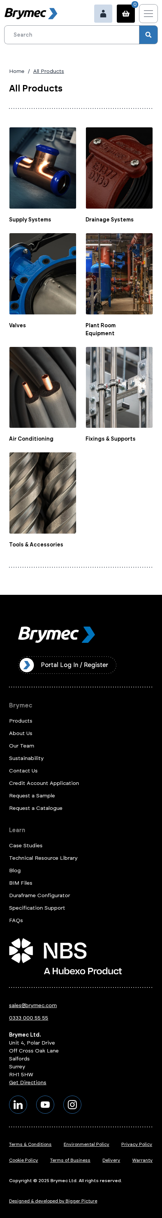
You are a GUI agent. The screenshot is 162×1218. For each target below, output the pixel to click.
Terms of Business (70, 1160)
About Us (20, 733)
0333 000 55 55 (28, 1018)
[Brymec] (31, 13)
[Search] (148, 35)
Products (20, 721)
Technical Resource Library (43, 858)
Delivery (111, 1160)
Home (16, 71)
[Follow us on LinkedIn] (18, 1105)
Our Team (21, 746)
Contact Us (23, 771)
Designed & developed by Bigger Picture (53, 1201)
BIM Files (20, 883)
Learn (17, 830)
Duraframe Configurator (39, 895)
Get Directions (27, 1082)
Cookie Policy (23, 1160)
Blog (15, 870)
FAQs (16, 920)
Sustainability (26, 758)
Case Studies (26, 845)
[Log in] (103, 14)
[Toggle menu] (148, 14)
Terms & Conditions (30, 1144)
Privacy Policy (136, 1144)
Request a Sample (32, 795)
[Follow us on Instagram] (72, 1105)
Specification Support (37, 908)
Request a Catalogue (36, 808)
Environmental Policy (86, 1144)
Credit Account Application (44, 783)
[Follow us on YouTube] (45, 1105)
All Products (48, 71)
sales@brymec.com (33, 1005)
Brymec (20, 705)
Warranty (142, 1160)
